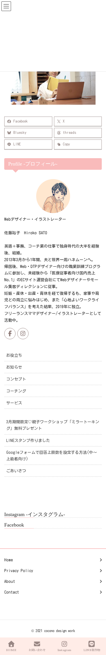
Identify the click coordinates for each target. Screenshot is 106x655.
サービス (14, 403)
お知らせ (14, 367)
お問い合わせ (37, 650)
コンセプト (16, 379)
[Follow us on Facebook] (10, 333)
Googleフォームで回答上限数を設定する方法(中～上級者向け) (51, 455)
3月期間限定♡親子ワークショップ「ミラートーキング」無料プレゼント (52, 425)
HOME (11, 650)
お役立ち (14, 355)
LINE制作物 (91, 650)
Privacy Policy (18, 571)
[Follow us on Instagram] (23, 333)
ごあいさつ (16, 471)
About (9, 581)
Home (8, 560)
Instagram (64, 650)
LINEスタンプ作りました (28, 441)
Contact (11, 592)
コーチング (16, 391)
